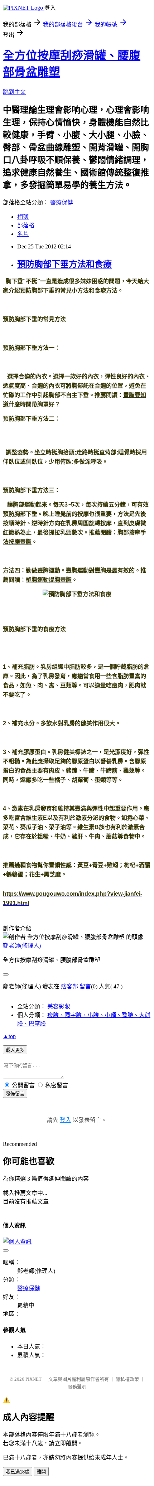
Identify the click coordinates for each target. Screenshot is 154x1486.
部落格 (25, 225)
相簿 (23, 217)
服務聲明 (77, 1386)
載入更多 (15, 1050)
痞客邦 (69, 986)
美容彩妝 (58, 1006)
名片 (23, 234)
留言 (85, 986)
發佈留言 (15, 1094)
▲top (9, 1036)
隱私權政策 (127, 1379)
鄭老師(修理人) (22, 946)
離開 (41, 1472)
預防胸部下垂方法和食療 (64, 264)
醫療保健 (61, 202)
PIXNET (33, 1379)
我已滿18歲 (17, 1472)
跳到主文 (14, 92)
